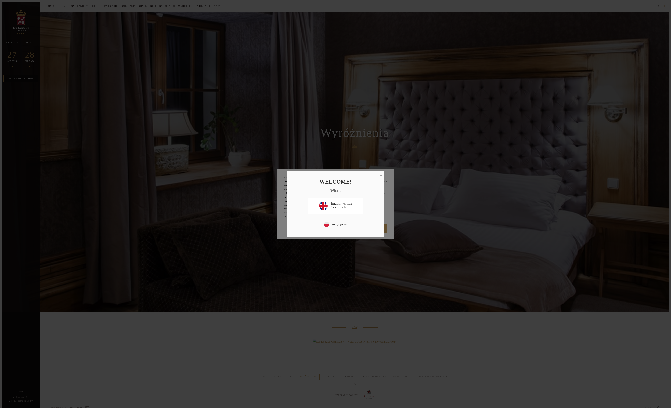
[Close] (381, 175)
